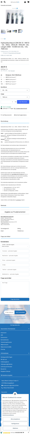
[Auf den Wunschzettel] (21, 11)
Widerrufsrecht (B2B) (6, 347)
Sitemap (3, 349)
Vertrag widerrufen (15, 325)
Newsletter (3, 369)
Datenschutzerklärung (8, 415)
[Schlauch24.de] (15, 2)
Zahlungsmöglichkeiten (6, 364)
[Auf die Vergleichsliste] (17, 11)
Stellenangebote (5, 361)
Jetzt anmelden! (20, 312)
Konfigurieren (15, 423)
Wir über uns (4, 359)
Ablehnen (15, 428)
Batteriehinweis (5, 339)
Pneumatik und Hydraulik (14, 53)
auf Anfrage (18, 200)
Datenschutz (4, 337)
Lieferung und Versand (6, 366)
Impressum (3, 332)
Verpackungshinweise (6, 342)
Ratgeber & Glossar (5, 371)
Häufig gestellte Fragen (6, 357)
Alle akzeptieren (15, 419)
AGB (2, 335)
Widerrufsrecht (4, 344)
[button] (25, 2)
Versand (12, 70)
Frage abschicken (15, 299)
